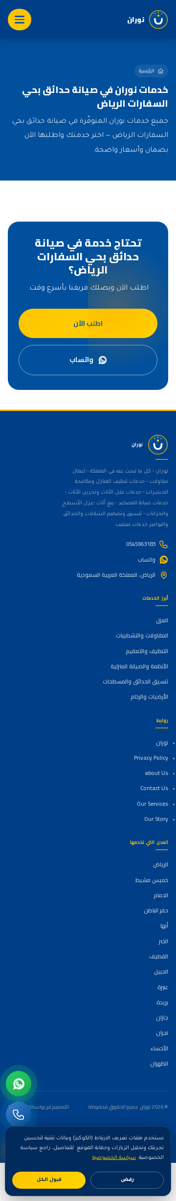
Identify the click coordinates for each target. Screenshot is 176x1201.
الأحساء (159, 1048)
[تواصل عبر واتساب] (18, 1083)
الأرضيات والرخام (149, 696)
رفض (127, 1180)
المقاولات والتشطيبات (142, 635)
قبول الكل (49, 1180)
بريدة (162, 1002)
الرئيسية (146, 70)
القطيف (158, 956)
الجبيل (161, 971)
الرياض (160, 864)
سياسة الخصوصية (114, 1158)
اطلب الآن (88, 323)
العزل (162, 620)
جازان (162, 1017)
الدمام (161, 895)
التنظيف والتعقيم (147, 651)
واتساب (81, 359)
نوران (162, 742)
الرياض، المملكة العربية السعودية (116, 574)
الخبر (163, 941)
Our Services (152, 803)
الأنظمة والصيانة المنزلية (139, 666)
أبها (164, 925)
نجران (162, 1032)
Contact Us (154, 788)
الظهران (159, 1063)
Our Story (156, 819)
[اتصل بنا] (18, 1114)
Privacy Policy (151, 757)
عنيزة (162, 987)
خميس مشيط (151, 880)
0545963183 (140, 544)
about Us (156, 773)
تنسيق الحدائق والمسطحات (135, 681)
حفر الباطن (156, 910)
